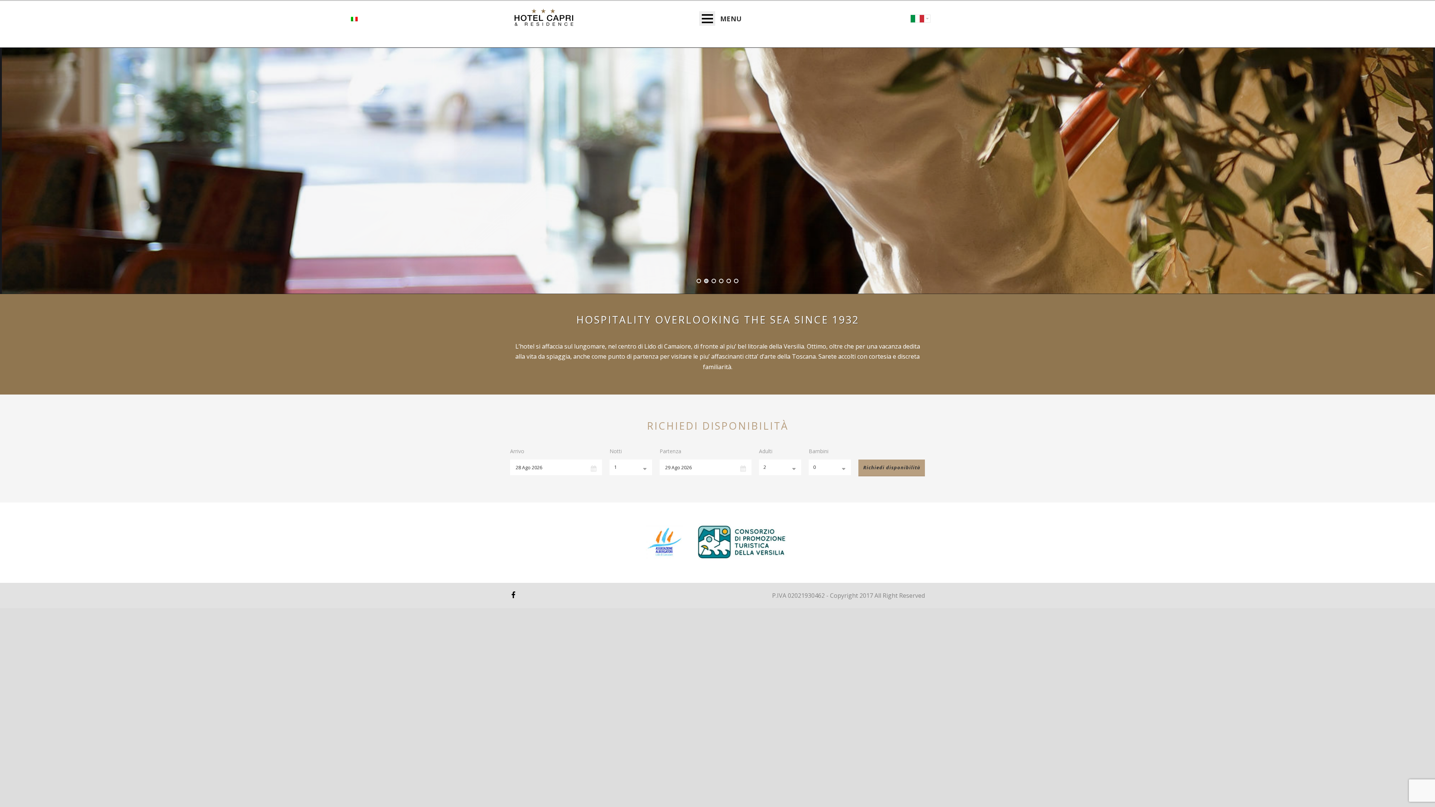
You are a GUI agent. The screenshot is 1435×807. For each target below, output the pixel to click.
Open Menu (707, 18)
